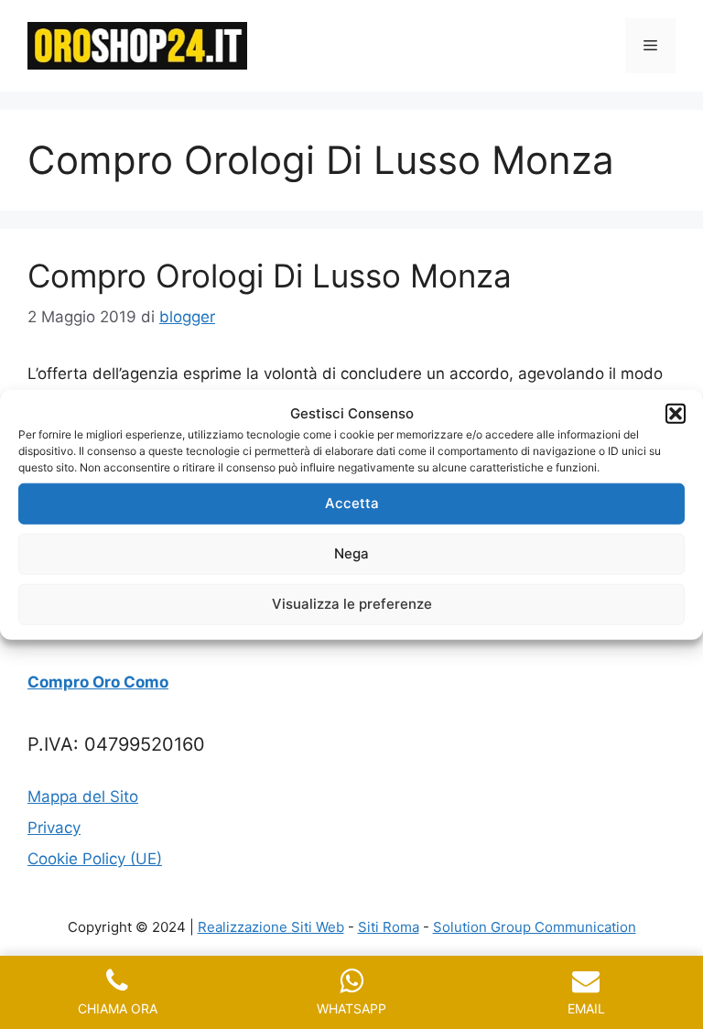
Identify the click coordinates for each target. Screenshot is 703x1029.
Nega (351, 553)
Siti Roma (388, 927)
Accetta (352, 503)
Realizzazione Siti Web (271, 927)
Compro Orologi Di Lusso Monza (269, 275)
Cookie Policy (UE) (94, 859)
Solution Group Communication (534, 927)
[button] (675, 414)
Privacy (54, 827)
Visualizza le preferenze (352, 603)
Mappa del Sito (82, 796)
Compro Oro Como (97, 682)
